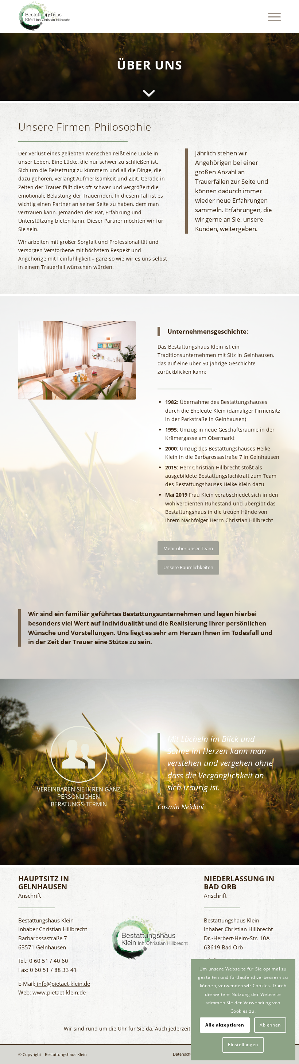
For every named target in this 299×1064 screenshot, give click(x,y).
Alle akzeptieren (224, 1025)
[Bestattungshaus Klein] (44, 16)
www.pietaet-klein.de (59, 992)
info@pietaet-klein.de (62, 983)
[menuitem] (271, 16)
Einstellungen (243, 1044)
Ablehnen (270, 1025)
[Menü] (271, 16)
